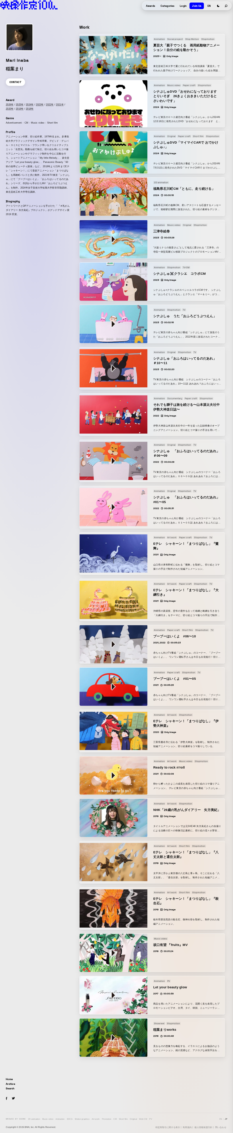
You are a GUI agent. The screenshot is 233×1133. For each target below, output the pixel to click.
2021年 (60, 104)
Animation (60, 1119)
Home (9, 1079)
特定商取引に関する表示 (167, 1127)
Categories (167, 5)
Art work (96, 1119)
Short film (123, 1119)
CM (115, 1119)
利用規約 (187, 1127)
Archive (10, 1084)
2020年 (9, 108)
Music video (47, 1119)
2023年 (40, 104)
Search (10, 1088)
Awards (150, 5)
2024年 (29, 104)
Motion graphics (82, 1119)
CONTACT (15, 82)
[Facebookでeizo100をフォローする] (6, 1099)
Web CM (143, 1119)
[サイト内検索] (226, 6)
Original (133, 1119)
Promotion (106, 1119)
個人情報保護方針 (203, 1127)
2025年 (19, 104)
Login (183, 5)
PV (150, 1119)
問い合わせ (220, 1127)
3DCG (70, 1119)
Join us (196, 5)
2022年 (50, 104)
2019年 (19, 108)
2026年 (9, 104)
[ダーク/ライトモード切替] (218, 6)
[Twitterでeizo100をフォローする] (13, 1098)
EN (209, 5)
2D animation (34, 1119)
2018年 (29, 108)
